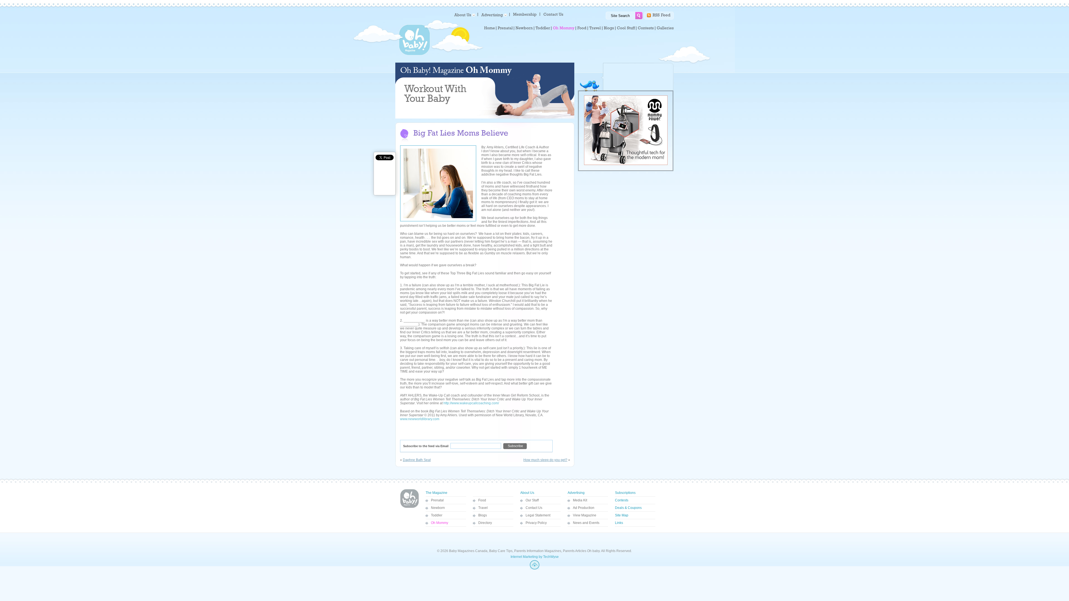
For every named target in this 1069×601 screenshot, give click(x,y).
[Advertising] (493, 15)
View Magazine (584, 515)
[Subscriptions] (525, 14)
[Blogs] (609, 28)
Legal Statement (538, 515)
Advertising (576, 493)
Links (619, 523)
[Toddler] (543, 28)
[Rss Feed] (662, 14)
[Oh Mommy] (564, 28)
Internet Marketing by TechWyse (535, 557)
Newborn (438, 508)
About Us (527, 493)
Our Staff (532, 500)
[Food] (582, 28)
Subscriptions (625, 493)
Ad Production (583, 508)
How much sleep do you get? (545, 460)
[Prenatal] (505, 28)
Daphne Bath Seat (417, 460)
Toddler (436, 515)
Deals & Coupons (628, 508)
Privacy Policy (536, 523)
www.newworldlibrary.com (419, 419)
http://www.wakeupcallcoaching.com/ (471, 403)
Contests (621, 500)
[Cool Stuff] (626, 28)
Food (482, 500)
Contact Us (534, 508)
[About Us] (464, 15)
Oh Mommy (439, 523)
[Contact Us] (553, 14)
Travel (483, 508)
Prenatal (437, 500)
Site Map (621, 515)
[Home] (489, 28)
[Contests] (646, 28)
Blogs (482, 515)
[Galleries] (665, 28)
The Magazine (436, 493)
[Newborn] (524, 28)
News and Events (586, 523)
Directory (485, 523)
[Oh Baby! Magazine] (414, 54)
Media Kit (580, 500)
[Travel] (595, 28)
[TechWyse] (535, 568)
